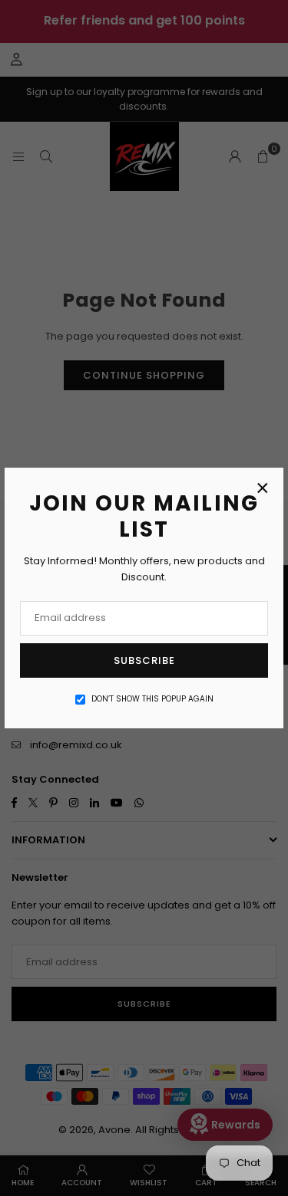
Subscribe (144, 660)
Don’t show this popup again (152, 699)
